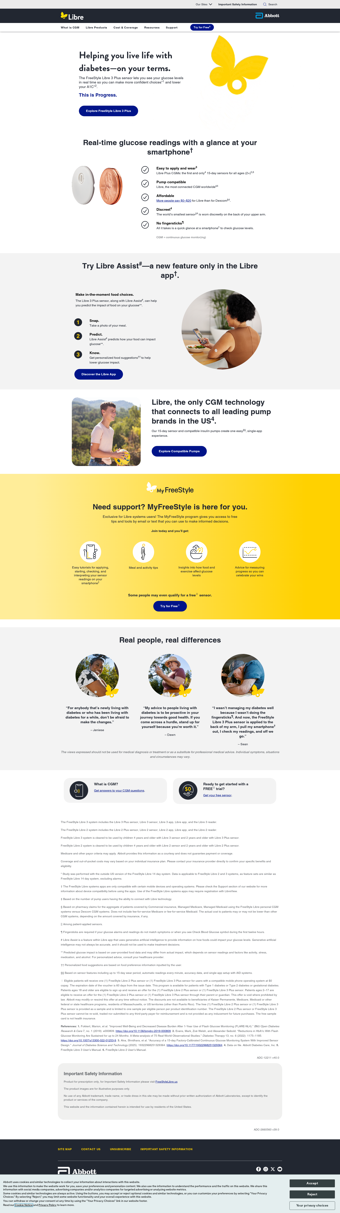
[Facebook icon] (258, 1170)
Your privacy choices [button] (312, 1205)
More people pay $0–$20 (173, 200)
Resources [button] (152, 27)
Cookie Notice (24, 1205)
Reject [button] (312, 1194)
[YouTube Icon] (279, 1170)
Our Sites (201, 4)
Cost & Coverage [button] (126, 27)
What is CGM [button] (70, 27)
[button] (264, 4)
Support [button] (171, 27)
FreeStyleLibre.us (166, 1081)
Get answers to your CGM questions (119, 790)
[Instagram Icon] (265, 1170)
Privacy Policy (47, 1205)
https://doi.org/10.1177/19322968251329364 (194, 1045)
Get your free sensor (217, 795)
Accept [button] (312, 1183)
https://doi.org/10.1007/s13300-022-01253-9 (88, 1040)
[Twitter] (272, 1170)
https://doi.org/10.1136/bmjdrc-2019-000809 (143, 1031)
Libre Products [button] (96, 27)
